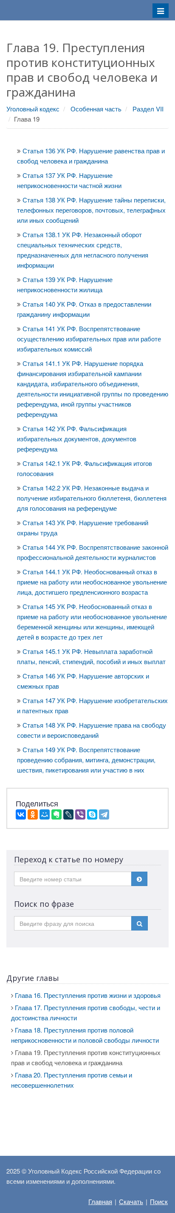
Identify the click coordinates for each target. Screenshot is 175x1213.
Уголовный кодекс (32, 108)
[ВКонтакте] (21, 814)
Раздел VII (148, 108)
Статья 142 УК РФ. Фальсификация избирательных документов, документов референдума (76, 438)
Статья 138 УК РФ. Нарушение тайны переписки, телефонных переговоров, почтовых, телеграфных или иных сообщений (91, 209)
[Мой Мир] (45, 814)
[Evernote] (56, 814)
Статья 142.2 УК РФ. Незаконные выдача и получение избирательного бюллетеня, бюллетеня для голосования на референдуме (92, 497)
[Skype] (92, 814)
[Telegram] (104, 814)
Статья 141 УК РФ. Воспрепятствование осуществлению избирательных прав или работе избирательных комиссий (89, 338)
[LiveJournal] (68, 814)
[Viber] (80, 814)
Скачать (131, 1201)
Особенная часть (96, 108)
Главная (100, 1201)
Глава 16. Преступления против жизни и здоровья (88, 995)
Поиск (159, 1201)
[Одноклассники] (33, 814)
